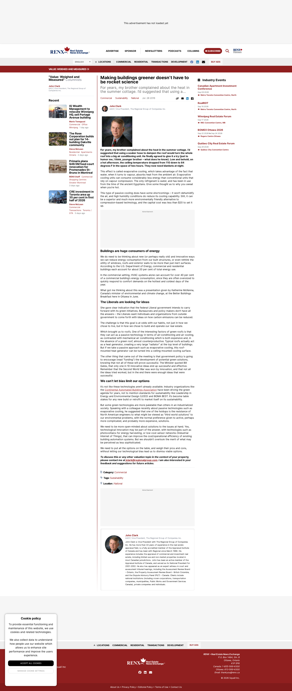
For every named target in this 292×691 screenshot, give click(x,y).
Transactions (159, 61)
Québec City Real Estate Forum (216, 143)
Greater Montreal (77, 182)
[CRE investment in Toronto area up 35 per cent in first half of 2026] (58, 197)
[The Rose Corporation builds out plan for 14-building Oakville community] (58, 139)
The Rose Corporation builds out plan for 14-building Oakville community (81, 139)
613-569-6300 (232, 669)
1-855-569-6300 (231, 666)
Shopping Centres (77, 179)
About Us (114, 687)
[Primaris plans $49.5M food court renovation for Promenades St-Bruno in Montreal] (58, 166)
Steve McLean (76, 149)
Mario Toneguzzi (77, 121)
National (135, 98)
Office (84, 124)
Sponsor (130, 51)
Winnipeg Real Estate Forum (214, 116)
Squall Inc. (234, 678)
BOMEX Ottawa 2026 (210, 130)
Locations (104, 61)
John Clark (54, 86)
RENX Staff (74, 176)
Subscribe (214, 51)
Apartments (86, 152)
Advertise (112, 51)
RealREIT (203, 103)
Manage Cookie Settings (30, 671)
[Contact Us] (205, 62)
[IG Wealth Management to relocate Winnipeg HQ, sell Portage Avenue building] (58, 111)
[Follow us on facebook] (193, 62)
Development (179, 61)
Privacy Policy (129, 687)
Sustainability (121, 98)
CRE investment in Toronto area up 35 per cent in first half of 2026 (81, 196)
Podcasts (174, 51)
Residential (141, 61)
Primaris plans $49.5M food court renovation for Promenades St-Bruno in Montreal (81, 166)
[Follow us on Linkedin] (199, 62)
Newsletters (153, 51)
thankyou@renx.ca (230, 672)
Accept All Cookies (30, 663)
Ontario (72, 155)
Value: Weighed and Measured (68, 69)
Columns (193, 51)
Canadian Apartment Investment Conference (217, 87)
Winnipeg (73, 127)
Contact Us (176, 687)
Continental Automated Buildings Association (131, 389)
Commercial (123, 61)
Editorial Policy (145, 687)
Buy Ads (215, 61)
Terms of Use (161, 687)
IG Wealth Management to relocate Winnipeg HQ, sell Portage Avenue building (81, 111)
